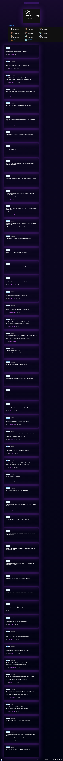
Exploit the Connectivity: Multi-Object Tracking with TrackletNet (16, 706)
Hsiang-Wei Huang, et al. (13, 214)
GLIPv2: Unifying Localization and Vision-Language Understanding (16, 307)
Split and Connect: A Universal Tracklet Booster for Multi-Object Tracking (17, 519)
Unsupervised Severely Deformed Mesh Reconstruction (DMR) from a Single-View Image (20, 392)
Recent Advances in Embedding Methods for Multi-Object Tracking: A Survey (18, 321)
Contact (45, 759)
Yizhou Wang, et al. (12, 510)
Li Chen (43, 35)
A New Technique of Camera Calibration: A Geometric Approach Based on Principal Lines (20, 662)
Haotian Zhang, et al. (12, 312)
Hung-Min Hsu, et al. (12, 298)
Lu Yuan (14, 39)
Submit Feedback (40, 759)
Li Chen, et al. (11, 481)
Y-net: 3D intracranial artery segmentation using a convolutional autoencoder (18, 749)
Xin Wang (14, 28)
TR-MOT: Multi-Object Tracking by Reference (13, 350)
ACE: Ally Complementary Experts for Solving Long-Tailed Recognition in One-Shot (19, 448)
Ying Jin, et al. (11, 410)
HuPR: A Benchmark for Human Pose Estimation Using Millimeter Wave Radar (18, 238)
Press (48, 759)
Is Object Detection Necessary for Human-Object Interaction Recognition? (18, 462)
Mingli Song (30, 39)
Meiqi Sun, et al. (11, 54)
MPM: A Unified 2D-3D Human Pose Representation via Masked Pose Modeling (18, 105)
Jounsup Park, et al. (12, 725)
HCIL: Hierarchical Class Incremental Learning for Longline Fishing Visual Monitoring (19, 378)
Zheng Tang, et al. (11, 682)
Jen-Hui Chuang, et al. (12, 667)
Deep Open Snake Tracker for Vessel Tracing (13, 476)
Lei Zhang (29, 28)
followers (30, 18)
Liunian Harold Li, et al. (12, 424)
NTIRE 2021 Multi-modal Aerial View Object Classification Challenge (17, 490)
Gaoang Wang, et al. (12, 326)
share (18, 54)
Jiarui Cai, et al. (11, 453)
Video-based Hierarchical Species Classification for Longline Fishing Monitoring (18, 578)
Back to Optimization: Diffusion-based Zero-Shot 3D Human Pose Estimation (18, 77)
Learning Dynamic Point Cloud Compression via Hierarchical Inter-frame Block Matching (20, 134)
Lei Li (43, 28)
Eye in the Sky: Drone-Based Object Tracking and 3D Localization (16, 648)
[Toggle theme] (59, 1)
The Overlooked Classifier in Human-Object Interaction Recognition (16, 364)
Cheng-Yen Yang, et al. (12, 229)
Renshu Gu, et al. (11, 596)
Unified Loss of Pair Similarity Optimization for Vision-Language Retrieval (17, 266)
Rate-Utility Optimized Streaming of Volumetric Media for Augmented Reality (18, 720)
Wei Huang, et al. (11, 740)
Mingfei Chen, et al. (12, 355)
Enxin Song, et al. (11, 68)
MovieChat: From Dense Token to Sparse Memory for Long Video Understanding (19, 63)
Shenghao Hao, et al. (12, 199)
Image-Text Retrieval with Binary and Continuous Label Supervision (16, 252)
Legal (51, 759)
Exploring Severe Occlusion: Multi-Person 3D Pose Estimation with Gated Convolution (19, 592)
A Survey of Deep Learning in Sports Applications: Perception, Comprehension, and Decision (20, 91)
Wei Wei (29, 35)
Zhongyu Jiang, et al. (12, 82)
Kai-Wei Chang (15, 35)
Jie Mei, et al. (11, 396)
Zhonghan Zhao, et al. (12, 96)
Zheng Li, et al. (11, 270)
